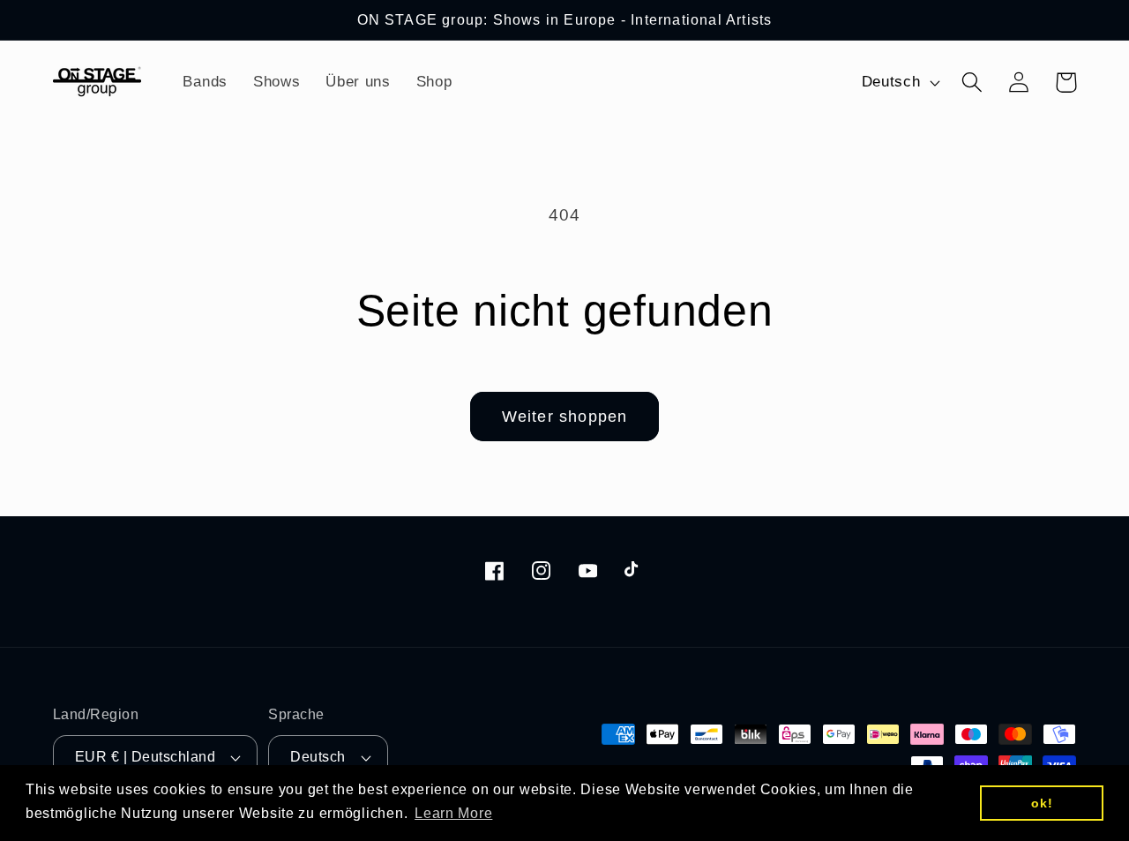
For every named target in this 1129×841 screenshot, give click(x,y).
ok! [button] (1041, 803)
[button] (972, 82)
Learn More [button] (453, 813)
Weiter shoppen (565, 416)
